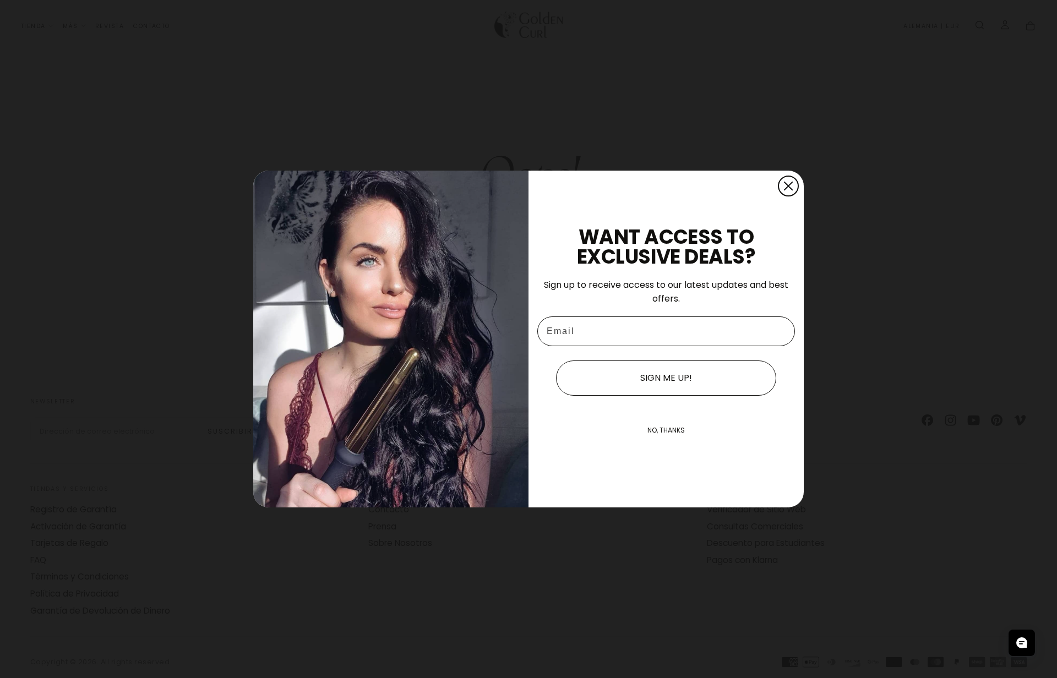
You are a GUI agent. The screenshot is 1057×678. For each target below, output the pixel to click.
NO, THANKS (666, 430)
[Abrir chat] (1022, 643)
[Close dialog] (788, 186)
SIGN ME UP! (666, 377)
